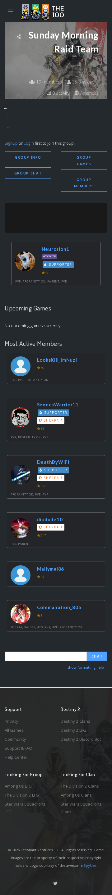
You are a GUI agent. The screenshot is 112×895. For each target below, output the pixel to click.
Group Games (84, 160)
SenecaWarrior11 (58, 404)
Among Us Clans (76, 795)
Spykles (90, 865)
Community (15, 739)
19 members (48, 82)
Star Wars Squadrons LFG (25, 808)
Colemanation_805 (59, 607)
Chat (97, 656)
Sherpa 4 (52, 420)
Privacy (11, 721)
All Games (14, 730)
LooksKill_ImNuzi (57, 360)
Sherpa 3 (52, 478)
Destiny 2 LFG (73, 730)
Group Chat (28, 173)
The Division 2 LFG (22, 795)
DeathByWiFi (53, 462)
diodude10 (50, 519)
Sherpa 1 (52, 527)
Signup (11, 143)
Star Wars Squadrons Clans (81, 808)
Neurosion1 (56, 249)
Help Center (16, 757)
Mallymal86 (50, 569)
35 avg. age (82, 82)
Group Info (28, 157)
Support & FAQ (18, 748)
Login (29, 143)
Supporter (59, 264)
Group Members (84, 182)
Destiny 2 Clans (75, 721)
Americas (89, 93)
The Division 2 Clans (80, 786)
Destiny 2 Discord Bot (81, 739)
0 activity (60, 93)
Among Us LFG (18, 786)
